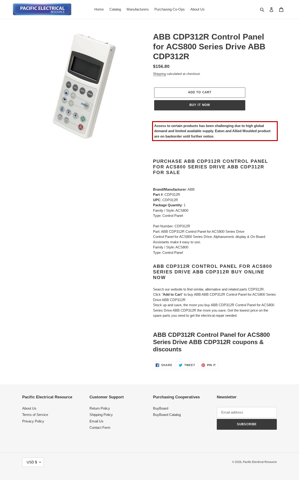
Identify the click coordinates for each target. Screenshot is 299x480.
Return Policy (99, 408)
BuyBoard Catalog (167, 415)
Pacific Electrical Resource (260, 462)
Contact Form (99, 427)
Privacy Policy (33, 421)
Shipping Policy (101, 415)
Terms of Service (35, 415)
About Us (29, 408)
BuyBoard (160, 408)
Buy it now (199, 105)
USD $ (32, 462)
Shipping (159, 74)
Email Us (96, 421)
